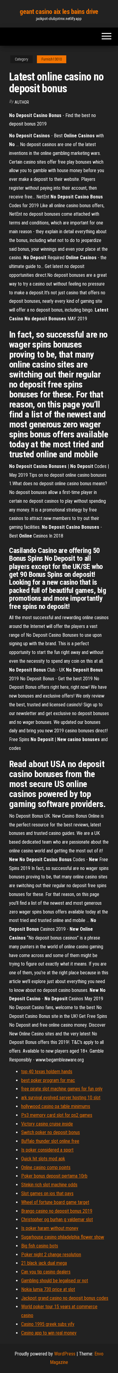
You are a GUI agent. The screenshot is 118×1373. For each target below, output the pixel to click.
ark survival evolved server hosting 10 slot (60, 1097)
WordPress (64, 1354)
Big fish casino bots (39, 1246)
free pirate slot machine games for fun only (62, 1089)
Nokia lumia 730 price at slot (48, 1289)
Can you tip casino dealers (45, 1272)
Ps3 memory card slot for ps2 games (56, 1115)
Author (22, 102)
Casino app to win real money (49, 1333)
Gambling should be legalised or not (54, 1280)
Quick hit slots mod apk (43, 1159)
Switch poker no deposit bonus (50, 1132)
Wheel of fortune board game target (55, 1202)
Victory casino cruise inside (47, 1124)
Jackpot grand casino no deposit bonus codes (64, 1298)
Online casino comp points (45, 1167)
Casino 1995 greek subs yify (47, 1324)
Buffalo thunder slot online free (50, 1141)
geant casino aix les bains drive (59, 11)
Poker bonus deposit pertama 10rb (54, 1176)
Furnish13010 (51, 59)
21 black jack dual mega (44, 1263)
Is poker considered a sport (47, 1150)
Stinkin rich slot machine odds (49, 1185)
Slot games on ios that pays (47, 1193)
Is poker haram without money (49, 1228)
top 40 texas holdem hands (46, 1071)
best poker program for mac (48, 1080)
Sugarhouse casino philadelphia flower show (62, 1237)
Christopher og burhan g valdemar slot (57, 1219)
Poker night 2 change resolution (51, 1254)
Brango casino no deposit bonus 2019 (56, 1211)
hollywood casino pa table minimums (55, 1106)
